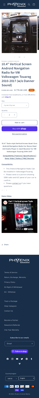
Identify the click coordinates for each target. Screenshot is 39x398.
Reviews (31, 158)
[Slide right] (24, 57)
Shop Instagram (10, 306)
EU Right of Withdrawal (13, 287)
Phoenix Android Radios (22, 394)
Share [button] (6, 244)
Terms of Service (10, 272)
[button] (4, 4)
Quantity (4, 110)
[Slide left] (14, 57)
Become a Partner (11, 320)
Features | (19, 156)
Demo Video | (10, 158)
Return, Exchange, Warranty (15, 277)
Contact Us (8, 311)
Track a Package (10, 301)
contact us (16, 183)
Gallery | (19, 158)
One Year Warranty (11, 330)
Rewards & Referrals (12, 325)
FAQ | (25, 158)
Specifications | (30, 156)
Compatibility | (9, 156)
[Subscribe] (31, 343)
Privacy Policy (9, 282)
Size (3, 101)
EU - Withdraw (9, 292)
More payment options (19, 134)
